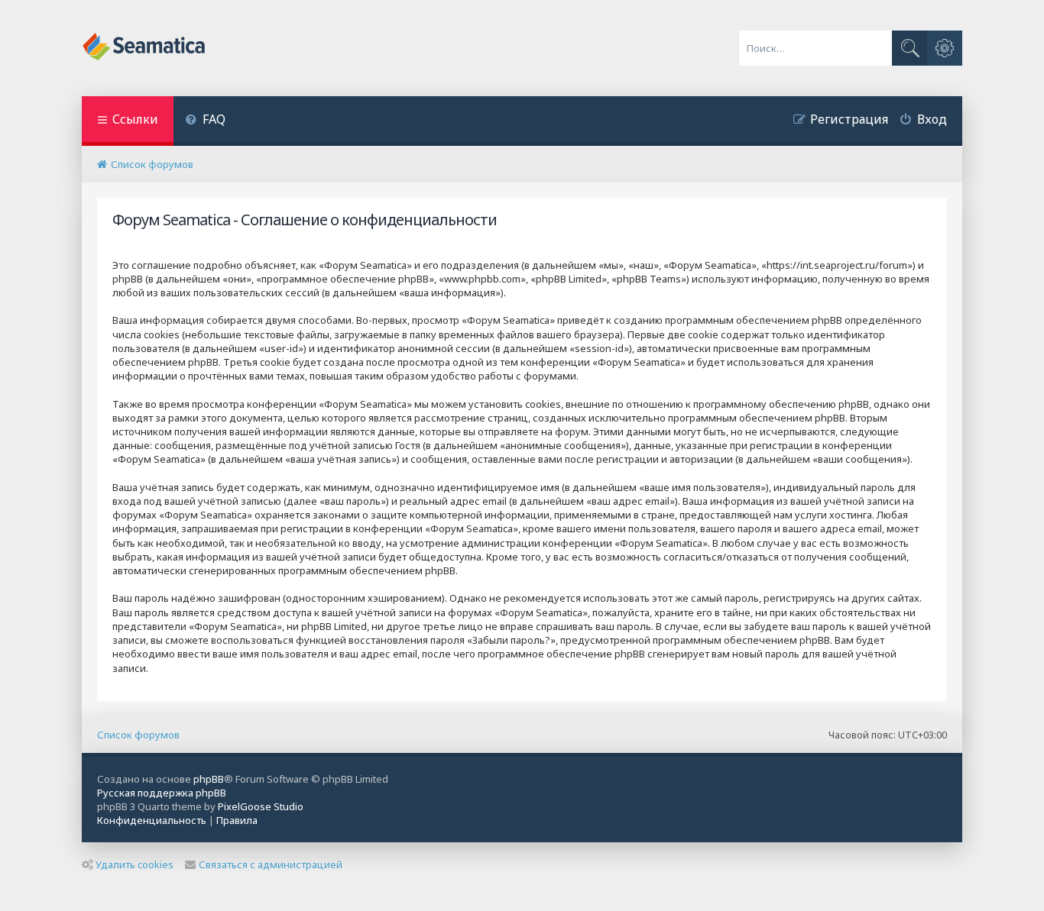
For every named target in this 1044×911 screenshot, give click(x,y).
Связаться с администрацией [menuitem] (270, 864)
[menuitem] (205, 121)
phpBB (208, 779)
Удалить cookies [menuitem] (134, 864)
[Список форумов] (145, 48)
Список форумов (138, 734)
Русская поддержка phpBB (161, 793)
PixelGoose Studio (260, 806)
